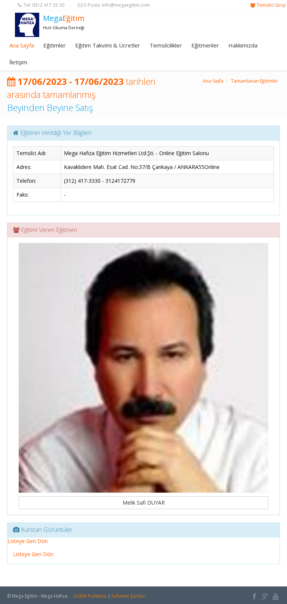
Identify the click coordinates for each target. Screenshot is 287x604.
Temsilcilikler (165, 45)
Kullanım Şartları (128, 596)
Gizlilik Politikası (90, 596)
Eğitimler (54, 45)
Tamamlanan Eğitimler (254, 81)
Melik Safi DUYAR (144, 502)
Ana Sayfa (21, 45)
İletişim (18, 62)
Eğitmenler (205, 45)
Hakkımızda (242, 45)
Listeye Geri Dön (27, 541)
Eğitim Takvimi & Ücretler (107, 45)
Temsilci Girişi (271, 5)
